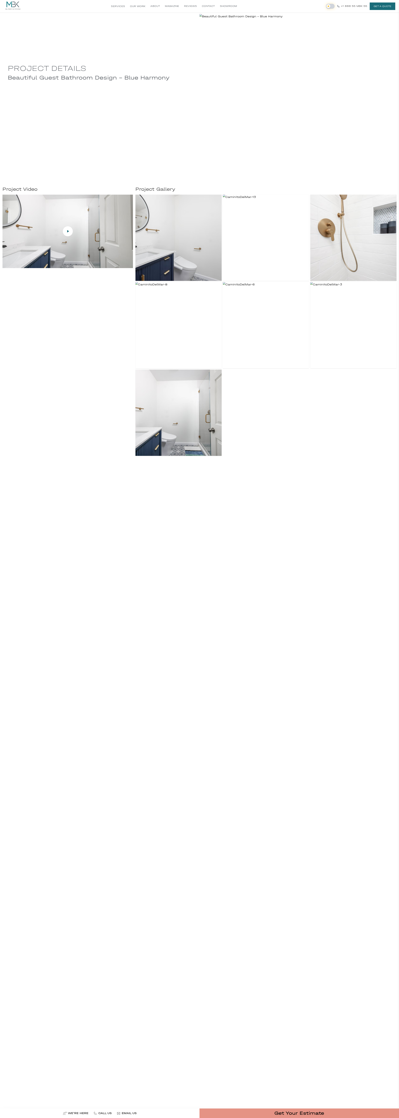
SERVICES (118, 6)
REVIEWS (190, 6)
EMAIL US (129, 1113)
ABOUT (155, 6)
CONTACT (208, 6)
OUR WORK (137, 6)
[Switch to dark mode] (330, 6)
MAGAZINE (172, 6)
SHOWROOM (228, 6)
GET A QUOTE (382, 6)
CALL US (105, 1113)
